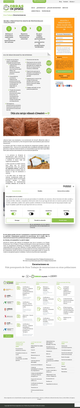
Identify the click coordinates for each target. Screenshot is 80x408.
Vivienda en (49, 351)
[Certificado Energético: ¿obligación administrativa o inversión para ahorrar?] (60, 288)
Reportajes (64, 369)
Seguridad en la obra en (52, 384)
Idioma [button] (72, 1)
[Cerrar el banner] (73, 186)
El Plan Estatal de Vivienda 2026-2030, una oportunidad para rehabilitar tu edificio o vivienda (68, 310)
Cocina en (48, 356)
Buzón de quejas (65, 357)
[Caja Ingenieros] (59, 81)
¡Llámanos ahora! (9, 1)
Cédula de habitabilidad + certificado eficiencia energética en (37, 374)
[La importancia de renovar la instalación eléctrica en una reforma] (60, 300)
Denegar (17, 220)
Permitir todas (63, 220)
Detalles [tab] (40, 191)
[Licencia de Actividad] (39, 298)
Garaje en (33, 352)
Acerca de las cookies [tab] (63, 191)
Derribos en (49, 381)
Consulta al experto (66, 350)
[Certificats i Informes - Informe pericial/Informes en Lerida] (19, 303)
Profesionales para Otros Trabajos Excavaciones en (39, 259)
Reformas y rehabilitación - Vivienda (46, 288)
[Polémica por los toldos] (60, 318)
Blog (60, 1)
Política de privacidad (29, 405)
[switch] (31, 214)
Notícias (63, 366)
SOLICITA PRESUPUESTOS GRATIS (64, 71)
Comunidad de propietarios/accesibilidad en (52, 360)
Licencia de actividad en (36, 364)
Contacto (65, 1)
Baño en (48, 353)
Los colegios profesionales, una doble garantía (22, 359)
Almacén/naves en (35, 355)
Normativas (64, 371)
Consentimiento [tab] (16, 191)
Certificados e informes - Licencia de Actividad (48, 299)
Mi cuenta (8, 336)
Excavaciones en (50, 378)
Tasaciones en (34, 387)
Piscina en (33, 358)
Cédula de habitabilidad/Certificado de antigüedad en (37, 369)
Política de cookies (40, 405)
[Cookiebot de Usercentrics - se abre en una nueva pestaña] (64, 186)
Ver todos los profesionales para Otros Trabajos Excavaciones (39, 260)
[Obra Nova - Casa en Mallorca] (19, 316)
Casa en (33, 350)
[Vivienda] (39, 288)
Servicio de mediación (66, 359)
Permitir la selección (40, 220)
